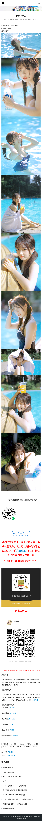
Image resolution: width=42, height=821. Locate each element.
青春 (35, 746)
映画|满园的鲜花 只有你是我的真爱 (15, 804)
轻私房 (27, 746)
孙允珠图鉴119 (8, 767)
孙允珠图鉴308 (8, 808)
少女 (22, 744)
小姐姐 (6, 744)
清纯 (5, 746)
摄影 (20, 19)
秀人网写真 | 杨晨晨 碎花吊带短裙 (15, 790)
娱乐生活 (6, 19)
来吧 (4, 781)
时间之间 (11, 752)
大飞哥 (24, 818)
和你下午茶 (12, 756)
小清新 (14, 744)
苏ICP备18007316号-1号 (33, 816)
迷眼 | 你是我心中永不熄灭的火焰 (14, 786)
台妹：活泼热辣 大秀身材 (12, 777)
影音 (11, 19)
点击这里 (21, 550)
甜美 (12, 746)
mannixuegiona (8, 772)
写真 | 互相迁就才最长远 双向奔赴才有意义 (18, 799)
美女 (19, 746)
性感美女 (15, 19)
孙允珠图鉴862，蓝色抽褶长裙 (14, 795)
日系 (36, 744)
